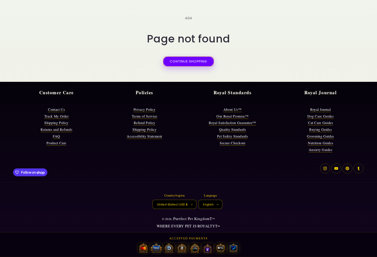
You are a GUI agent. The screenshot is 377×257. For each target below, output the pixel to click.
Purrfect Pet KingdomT (192, 218)
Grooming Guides (320, 136)
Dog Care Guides (320, 116)
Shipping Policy (56, 122)
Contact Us (56, 109)
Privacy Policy (145, 109)
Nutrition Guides (320, 143)
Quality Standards (232, 129)
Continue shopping (188, 61)
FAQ (56, 136)
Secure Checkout (232, 143)
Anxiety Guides (320, 149)
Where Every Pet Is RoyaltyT (187, 225)
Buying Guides (320, 129)
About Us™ (232, 109)
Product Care (56, 143)
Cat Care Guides (320, 122)
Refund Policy (144, 122)
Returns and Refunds (56, 129)
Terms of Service (144, 116)
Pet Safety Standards (232, 136)
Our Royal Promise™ (232, 116)
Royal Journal (320, 109)
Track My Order (56, 116)
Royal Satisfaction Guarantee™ (232, 122)
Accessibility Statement (144, 136)
